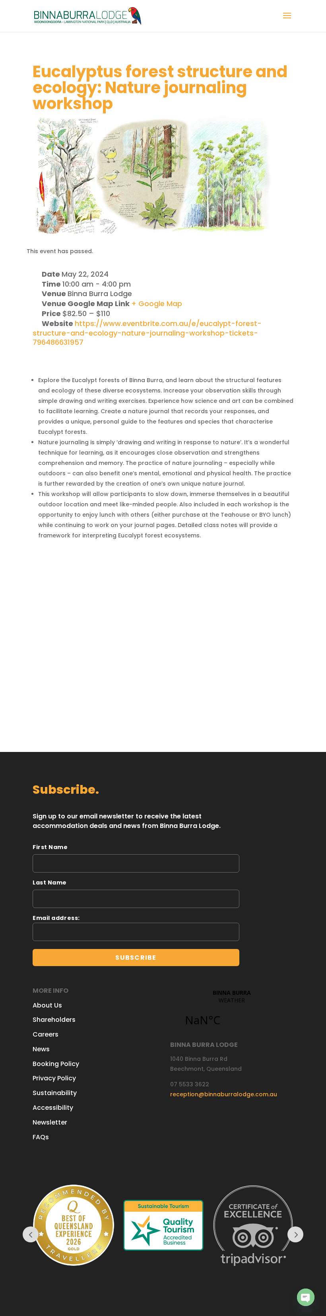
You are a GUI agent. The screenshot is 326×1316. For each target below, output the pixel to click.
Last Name (50, 882)
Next (295, 1234)
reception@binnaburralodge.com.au (223, 1094)
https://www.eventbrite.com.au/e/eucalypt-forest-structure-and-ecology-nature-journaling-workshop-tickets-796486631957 (147, 333)
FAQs (41, 1137)
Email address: (56, 918)
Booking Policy (56, 1063)
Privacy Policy (54, 1078)
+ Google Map (156, 303)
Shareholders (54, 1019)
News (41, 1049)
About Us (47, 1005)
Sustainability (55, 1092)
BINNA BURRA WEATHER (231, 1012)
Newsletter (50, 1122)
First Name (50, 847)
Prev (31, 1234)
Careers (45, 1034)
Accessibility (53, 1107)
